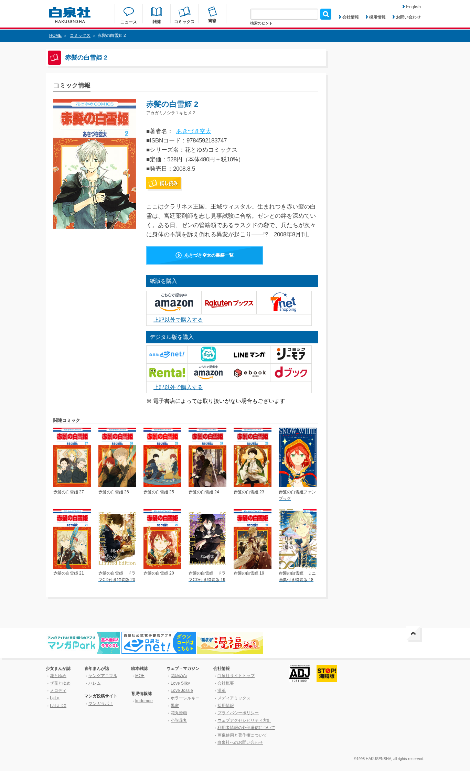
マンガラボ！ (100, 703)
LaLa (55, 698)
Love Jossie (182, 690)
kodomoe (144, 700)
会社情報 (350, 17)
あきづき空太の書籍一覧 (209, 255)
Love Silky (180, 683)
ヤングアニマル (102, 675)
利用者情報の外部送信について (246, 727)
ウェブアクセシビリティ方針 (244, 720)
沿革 (221, 690)
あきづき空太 (193, 131)
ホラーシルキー (185, 698)
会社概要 (225, 683)
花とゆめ (58, 675)
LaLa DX (58, 705)
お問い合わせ (408, 17)
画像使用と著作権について (242, 735)
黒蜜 (175, 705)
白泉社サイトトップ (236, 675)
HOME (55, 35)
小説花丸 (179, 720)
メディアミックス (233, 698)
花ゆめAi (179, 675)
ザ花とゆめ (60, 683)
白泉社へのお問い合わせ (240, 742)
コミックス (80, 35)
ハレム (94, 683)
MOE (140, 675)
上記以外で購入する (178, 320)
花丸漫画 (179, 712)
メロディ (58, 690)
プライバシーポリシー (238, 712)
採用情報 (377, 17)
